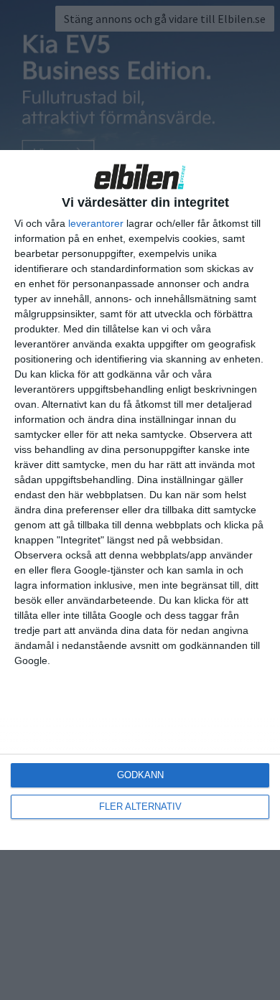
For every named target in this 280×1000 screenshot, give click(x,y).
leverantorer (95, 223)
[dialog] (140, 500)
